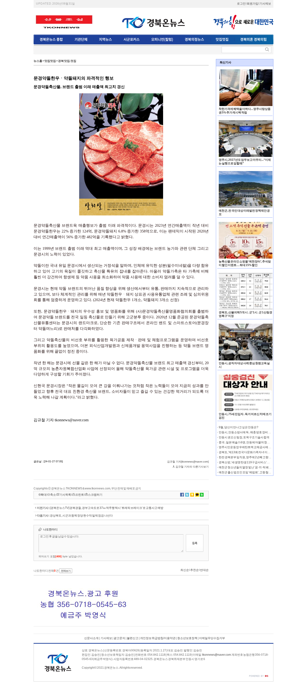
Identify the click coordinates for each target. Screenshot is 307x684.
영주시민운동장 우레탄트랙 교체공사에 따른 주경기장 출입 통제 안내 (261, 447)
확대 (44, 494)
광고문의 (119, 638)
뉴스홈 (38, 61)
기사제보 (265, 3)
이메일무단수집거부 (212, 638)
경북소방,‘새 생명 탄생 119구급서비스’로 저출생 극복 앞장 (255, 462)
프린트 (79, 494)
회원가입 (252, 3)
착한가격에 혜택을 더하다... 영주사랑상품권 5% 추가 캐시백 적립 (245, 110)
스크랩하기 (95, 494)
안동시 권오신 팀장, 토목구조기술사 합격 (244, 437)
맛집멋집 (50, 61)
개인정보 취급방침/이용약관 (158, 638)
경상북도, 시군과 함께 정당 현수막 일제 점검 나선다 (81, 515)
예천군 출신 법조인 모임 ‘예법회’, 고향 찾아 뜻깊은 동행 (252, 472)
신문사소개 (91, 638)
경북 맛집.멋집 (67, 61)
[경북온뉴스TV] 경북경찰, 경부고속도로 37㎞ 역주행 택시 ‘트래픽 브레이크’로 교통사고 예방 (106, 508)
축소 (53, 494)
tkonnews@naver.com (216, 654)
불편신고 (132, 638)
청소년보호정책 (187, 638)
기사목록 (65, 494)
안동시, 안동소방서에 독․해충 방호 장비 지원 (246, 432)
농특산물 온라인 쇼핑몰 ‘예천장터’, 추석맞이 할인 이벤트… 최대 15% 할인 (245, 263)
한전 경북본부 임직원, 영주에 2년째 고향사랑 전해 (249, 457)
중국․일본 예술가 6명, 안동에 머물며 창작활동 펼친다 (251, 442)
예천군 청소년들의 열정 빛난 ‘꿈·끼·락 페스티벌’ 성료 (251, 467)
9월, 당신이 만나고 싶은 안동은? (238, 427)
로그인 (241, 3)
